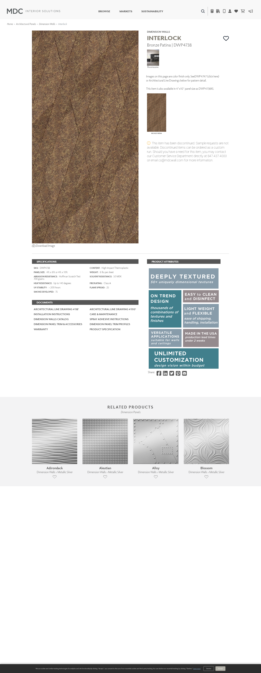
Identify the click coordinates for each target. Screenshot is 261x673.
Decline (208, 668)
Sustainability (152, 11)
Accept (220, 668)
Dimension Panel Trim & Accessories (58, 324)
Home (10, 23)
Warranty (41, 329)
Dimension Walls (47, 23)
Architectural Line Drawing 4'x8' (56, 309)
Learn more (196, 668)
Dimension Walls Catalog (51, 319)
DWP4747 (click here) (206, 76)
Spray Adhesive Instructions (109, 319)
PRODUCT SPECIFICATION (105, 329)
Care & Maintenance (103, 314)
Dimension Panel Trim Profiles (110, 324)
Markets (125, 11)
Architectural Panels (26, 23)
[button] (226, 38)
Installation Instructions (52, 314)
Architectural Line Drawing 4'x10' (113, 309)
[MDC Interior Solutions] (33, 11)
